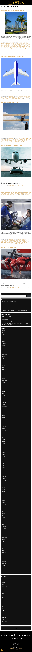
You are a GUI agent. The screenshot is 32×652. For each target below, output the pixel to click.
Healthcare (20, 45)
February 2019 (4, 526)
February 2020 (4, 500)
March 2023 (3, 419)
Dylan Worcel (10, 241)
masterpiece (20, 192)
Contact (17, 649)
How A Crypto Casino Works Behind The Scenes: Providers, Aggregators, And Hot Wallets (15, 303)
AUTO (3, 580)
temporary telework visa (22, 50)
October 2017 (4, 561)
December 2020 (4, 478)
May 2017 (3, 572)
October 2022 (4, 430)
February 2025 (4, 369)
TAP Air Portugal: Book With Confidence (12, 56)
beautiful (27, 287)
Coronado (8, 44)
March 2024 (3, 393)
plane (29, 139)
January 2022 (4, 450)
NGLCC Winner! (9, 317)
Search (2, 294)
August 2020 (3, 487)
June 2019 (3, 517)
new (30, 192)
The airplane (19, 140)
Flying (2, 45)
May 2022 (3, 441)
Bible (13, 648)
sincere (22, 193)
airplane (2, 97)
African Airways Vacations (11, 240)
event (11, 288)
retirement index (22, 49)
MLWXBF (6, 319)
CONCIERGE (3, 582)
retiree (13, 49)
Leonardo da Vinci (22, 139)
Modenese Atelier (25, 192)
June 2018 (3, 543)
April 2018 (3, 548)
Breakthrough (9, 139)
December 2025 (4, 347)
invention (16, 139)
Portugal (2, 98)
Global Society (24, 241)
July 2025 (3, 358)
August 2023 (3, 408)
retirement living (28, 49)
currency (18, 44)
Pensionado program (4, 49)
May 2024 (3, 389)
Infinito (27, 191)
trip (26, 242)
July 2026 (3, 332)
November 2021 (4, 454)
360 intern (15, 53)
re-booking (6, 98)
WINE (2, 623)
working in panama (4, 53)
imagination (20, 191)
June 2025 (3, 360)
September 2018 (4, 537)
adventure (25, 96)
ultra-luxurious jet (3, 194)
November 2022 (4, 428)
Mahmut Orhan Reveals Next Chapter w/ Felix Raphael (10, 308)
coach (27, 240)
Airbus (19, 186)
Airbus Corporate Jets (25, 186)
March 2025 (3, 367)
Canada (24, 43)
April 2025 (3, 365)
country (2, 241)
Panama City (3, 48)
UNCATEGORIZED (11, 42)
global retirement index (14, 45)
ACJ (26, 185)
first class (14, 241)
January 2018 (4, 554)
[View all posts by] (30, 98)
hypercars (16, 191)
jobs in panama (6, 47)
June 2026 (3, 334)
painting (9, 193)
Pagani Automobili (3, 193)
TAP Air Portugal (11, 98)
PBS (26, 139)
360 (27, 42)
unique (8, 194)
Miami (17, 47)
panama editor (8, 48)
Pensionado (27, 48)
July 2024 (3, 384)
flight (17, 241)
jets (13, 192)
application (16, 43)
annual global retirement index (9, 43)
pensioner (9, 49)
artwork (22, 187)
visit (11, 243)
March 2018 (3, 550)
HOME (3, 597)
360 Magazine (20, 96)
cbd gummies (4, 316)
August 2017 (3, 565)
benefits (20, 43)
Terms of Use (18, 648)
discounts (22, 44)
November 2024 (4, 376)
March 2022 (3, 445)
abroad (29, 239)
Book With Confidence (8, 97)
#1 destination (20, 42)
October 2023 (4, 404)
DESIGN (3, 584)
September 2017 (4, 563)
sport (23, 289)
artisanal (15, 187)
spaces (26, 193)
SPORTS (3, 610)
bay (24, 287)
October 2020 (4, 482)
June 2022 (3, 439)
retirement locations (4, 50)
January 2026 (4, 345)
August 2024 (3, 382)
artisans (19, 187)
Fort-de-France (21, 288)
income (28, 45)
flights (29, 44)
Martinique (6, 289)
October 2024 (4, 378)
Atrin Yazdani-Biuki (27, 187)
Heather (3, 319)
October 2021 (4, 456)
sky (15, 140)
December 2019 (4, 504)
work (16, 194)
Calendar (11, 648)
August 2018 (3, 539)
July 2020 (3, 489)
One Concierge (9, 316)
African (5, 240)
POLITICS (3, 604)
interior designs (7, 192)
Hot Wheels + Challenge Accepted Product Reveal (9, 301)
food (23, 97)
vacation (2, 243)
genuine (2, 191)
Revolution (2, 140)
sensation (18, 193)
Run (18, 289)
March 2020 (3, 498)
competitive (7, 288)
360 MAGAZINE (22, 141)
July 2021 (3, 463)
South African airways (19, 242)
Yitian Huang (11, 141)
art (8, 187)
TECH (2, 615)
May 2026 (3, 336)
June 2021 (3, 465)
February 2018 (4, 552)
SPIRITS (3, 608)
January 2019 (4, 528)
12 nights (19, 239)
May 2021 (3, 467)
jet (11, 192)
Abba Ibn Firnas (28, 138)
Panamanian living (21, 48)
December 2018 (4, 530)
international (26, 288)
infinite (24, 191)
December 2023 (4, 400)
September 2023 (4, 406)
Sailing (21, 289)
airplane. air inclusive (22, 240)
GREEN (3, 591)
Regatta (15, 289)
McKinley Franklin (12, 47)
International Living (6, 46)
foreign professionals (7, 45)
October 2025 (4, 352)
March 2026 (3, 341)
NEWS (3, 599)
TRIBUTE (3, 619)
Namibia (5, 242)
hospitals (25, 45)
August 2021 (3, 461)
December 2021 (4, 452)
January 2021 (4, 476)
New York (24, 47)
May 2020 (3, 493)
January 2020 (4, 502)
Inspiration (2, 192)
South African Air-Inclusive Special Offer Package (15, 198)
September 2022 (4, 432)
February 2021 (4, 474)
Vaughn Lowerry (20, 98)
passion (12, 193)
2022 (24, 42)
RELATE (3, 606)
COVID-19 (13, 97)
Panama (28, 47)
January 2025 (4, 371)
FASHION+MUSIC (4, 586)
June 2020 (3, 491)
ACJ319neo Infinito (11, 186)
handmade (6, 191)
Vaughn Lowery (24, 140)
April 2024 (3, 391)
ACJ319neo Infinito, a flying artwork (11, 145)
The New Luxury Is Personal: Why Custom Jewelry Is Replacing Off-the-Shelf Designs (14, 310)
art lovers (11, 187)
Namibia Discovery (10, 242)
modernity (20, 47)
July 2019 (3, 515)
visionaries (2, 141)
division (5, 241)
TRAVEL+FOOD (4, 617)
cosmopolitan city (13, 44)
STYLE (3, 612)
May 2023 (3, 415)
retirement (17, 49)
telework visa (16, 50)
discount (17, 97)
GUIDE (3, 593)
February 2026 (4, 343)
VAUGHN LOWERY (10, 324)
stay (24, 242)
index (2, 46)
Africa (2, 240)
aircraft (2, 187)
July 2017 (3, 567)
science (6, 140)
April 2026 (3, 339)
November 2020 (4, 480)
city (4, 44)
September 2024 (4, 380)
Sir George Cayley (11, 140)
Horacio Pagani (11, 191)
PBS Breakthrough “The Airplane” (10, 102)
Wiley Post (6, 141)
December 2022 (4, 426)
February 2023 (4, 421)
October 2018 (4, 535)
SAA (14, 242)
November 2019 (4, 506)
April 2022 (3, 443)
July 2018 (3, 541)
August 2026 (3, 330)
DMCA (15, 648)
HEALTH (3, 595)
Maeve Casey (28, 97)
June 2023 (3, 413)
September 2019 (4, 511)
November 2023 (4, 402)
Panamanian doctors (14, 48)
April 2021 (3, 469)
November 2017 (4, 559)
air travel (16, 186)
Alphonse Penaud (3, 139)
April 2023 (3, 417)
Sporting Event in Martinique (9, 247)
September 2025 (4, 354)
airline (29, 96)
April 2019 (3, 522)
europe (26, 44)
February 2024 (4, 395)
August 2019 (3, 513)
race (12, 289)
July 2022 (3, 437)
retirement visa (10, 50)
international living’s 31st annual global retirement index (18, 46)
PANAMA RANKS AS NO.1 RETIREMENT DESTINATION (14, 10)
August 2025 (3, 356)
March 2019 (3, 524)
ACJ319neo (5, 186)
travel (28, 50)
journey (16, 192)
